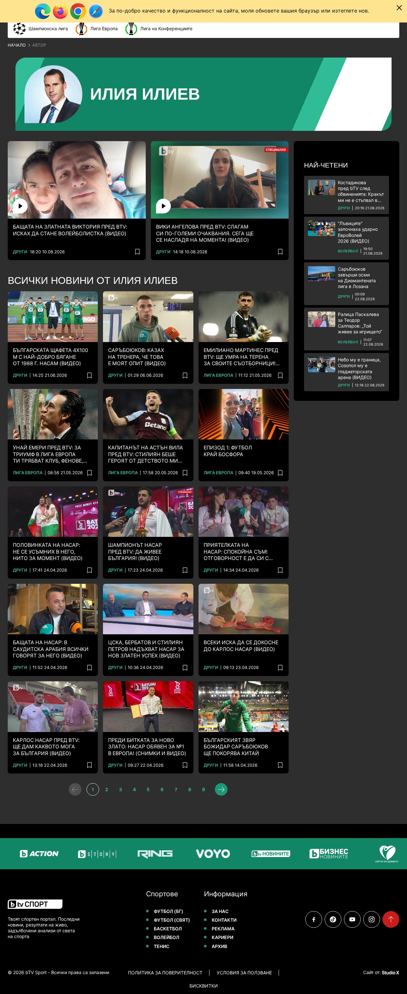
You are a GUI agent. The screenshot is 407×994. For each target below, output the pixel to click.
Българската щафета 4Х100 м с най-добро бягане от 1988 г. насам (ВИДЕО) (50, 356)
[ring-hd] (152, 853)
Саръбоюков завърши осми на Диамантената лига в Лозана (357, 277)
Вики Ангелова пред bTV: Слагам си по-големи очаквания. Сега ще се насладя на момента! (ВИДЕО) (205, 233)
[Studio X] (390, 972)
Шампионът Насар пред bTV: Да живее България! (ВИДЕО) (135, 551)
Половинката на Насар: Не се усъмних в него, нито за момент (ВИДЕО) (48, 551)
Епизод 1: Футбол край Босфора (228, 451)
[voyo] (210, 853)
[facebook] (313, 919)
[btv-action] (37, 853)
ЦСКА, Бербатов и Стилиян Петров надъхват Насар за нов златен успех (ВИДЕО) (146, 649)
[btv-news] (268, 853)
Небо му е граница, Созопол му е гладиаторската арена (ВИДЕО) (359, 368)
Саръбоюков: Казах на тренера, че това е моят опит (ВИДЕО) (137, 356)
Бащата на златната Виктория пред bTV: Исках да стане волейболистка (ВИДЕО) (70, 230)
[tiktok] (333, 919)
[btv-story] (94, 853)
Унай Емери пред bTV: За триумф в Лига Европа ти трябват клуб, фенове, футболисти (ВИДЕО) (48, 454)
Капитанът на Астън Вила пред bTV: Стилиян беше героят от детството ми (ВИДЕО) (145, 454)
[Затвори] (399, 8)
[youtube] (352, 919)
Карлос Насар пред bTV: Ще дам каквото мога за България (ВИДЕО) (46, 746)
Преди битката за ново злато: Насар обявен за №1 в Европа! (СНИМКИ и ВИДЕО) (147, 746)
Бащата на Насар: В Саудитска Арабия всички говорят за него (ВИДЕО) (50, 649)
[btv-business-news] (326, 853)
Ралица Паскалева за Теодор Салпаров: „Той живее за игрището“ (360, 323)
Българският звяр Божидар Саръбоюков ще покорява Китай (236, 746)
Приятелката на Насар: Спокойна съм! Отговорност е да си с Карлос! (236, 552)
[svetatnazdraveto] (384, 853)
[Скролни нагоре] (391, 919)
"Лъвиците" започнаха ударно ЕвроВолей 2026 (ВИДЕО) (358, 232)
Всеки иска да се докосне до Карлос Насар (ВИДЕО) (241, 645)
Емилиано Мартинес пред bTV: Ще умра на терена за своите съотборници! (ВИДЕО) (241, 357)
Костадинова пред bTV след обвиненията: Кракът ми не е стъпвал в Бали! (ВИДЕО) (361, 191)
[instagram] (371, 919)
